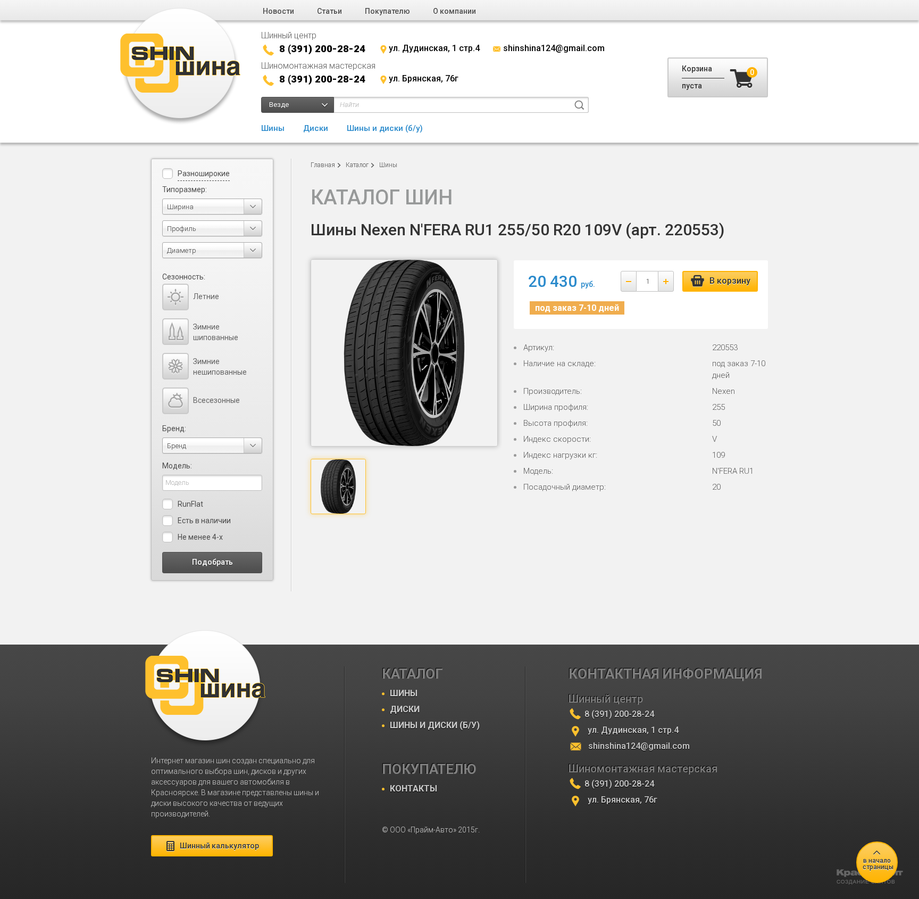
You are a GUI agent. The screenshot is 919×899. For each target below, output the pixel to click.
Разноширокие (204, 173)
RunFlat (190, 504)
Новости (278, 11)
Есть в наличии (204, 520)
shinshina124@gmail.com (554, 48)
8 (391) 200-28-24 (322, 49)
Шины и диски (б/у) (385, 128)
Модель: (177, 465)
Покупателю (387, 11)
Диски (315, 128)
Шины (273, 128)
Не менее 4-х (200, 537)
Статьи (329, 11)
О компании (454, 11)
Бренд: (174, 428)
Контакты (413, 788)
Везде (279, 105)
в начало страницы (878, 864)
